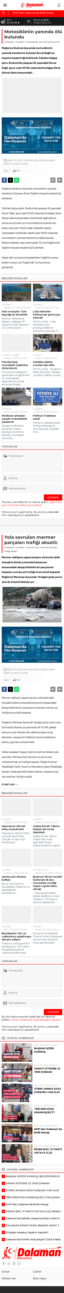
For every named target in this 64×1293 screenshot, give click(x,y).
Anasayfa (8, 42)
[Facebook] (4, 1264)
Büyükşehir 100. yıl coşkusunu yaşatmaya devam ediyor (16, 936)
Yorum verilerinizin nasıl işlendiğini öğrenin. (36, 1019)
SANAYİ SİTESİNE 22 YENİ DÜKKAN (47, 1070)
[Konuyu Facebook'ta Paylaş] (4, 180)
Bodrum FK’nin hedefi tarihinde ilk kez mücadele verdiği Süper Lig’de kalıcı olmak (47, 883)
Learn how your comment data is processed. (31, 504)
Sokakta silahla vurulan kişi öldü (43, 363)
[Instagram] (14, 1264)
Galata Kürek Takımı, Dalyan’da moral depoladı (46, 829)
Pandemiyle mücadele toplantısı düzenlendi (15, 365)
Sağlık (15, 355)
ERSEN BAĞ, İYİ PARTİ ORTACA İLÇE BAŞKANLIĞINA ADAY (48, 1153)
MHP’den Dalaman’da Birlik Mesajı (33, 12)
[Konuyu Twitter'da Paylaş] (10, 180)
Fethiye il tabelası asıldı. (44, 417)
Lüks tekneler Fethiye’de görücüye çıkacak (46, 314)
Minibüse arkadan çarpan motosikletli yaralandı (14, 418)
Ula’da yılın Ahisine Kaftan (14, 878)
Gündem (20, 42)
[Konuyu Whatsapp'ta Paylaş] (16, 180)
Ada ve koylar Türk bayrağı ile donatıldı (14, 313)
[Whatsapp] (19, 1264)
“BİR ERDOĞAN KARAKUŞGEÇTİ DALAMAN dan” (44, 1112)
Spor (46, 869)
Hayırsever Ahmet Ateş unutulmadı (13, 828)
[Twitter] (9, 1264)
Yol (16, 784)
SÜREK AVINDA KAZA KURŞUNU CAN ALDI (47, 1090)
